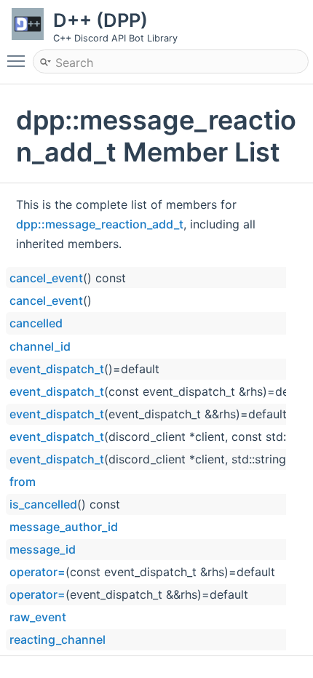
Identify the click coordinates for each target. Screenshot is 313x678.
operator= (37, 572)
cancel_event (46, 278)
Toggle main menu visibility (19, 60)
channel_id (40, 346)
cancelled (36, 323)
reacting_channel (57, 639)
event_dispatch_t (56, 369)
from (22, 481)
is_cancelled (43, 504)
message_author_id (63, 526)
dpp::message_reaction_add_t (99, 224)
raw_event (37, 617)
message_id (42, 549)
